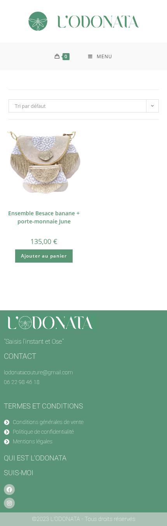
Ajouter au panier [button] (44, 256)
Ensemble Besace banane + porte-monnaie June (44, 217)
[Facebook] (9, 489)
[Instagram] (9, 503)
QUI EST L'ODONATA (35, 458)
